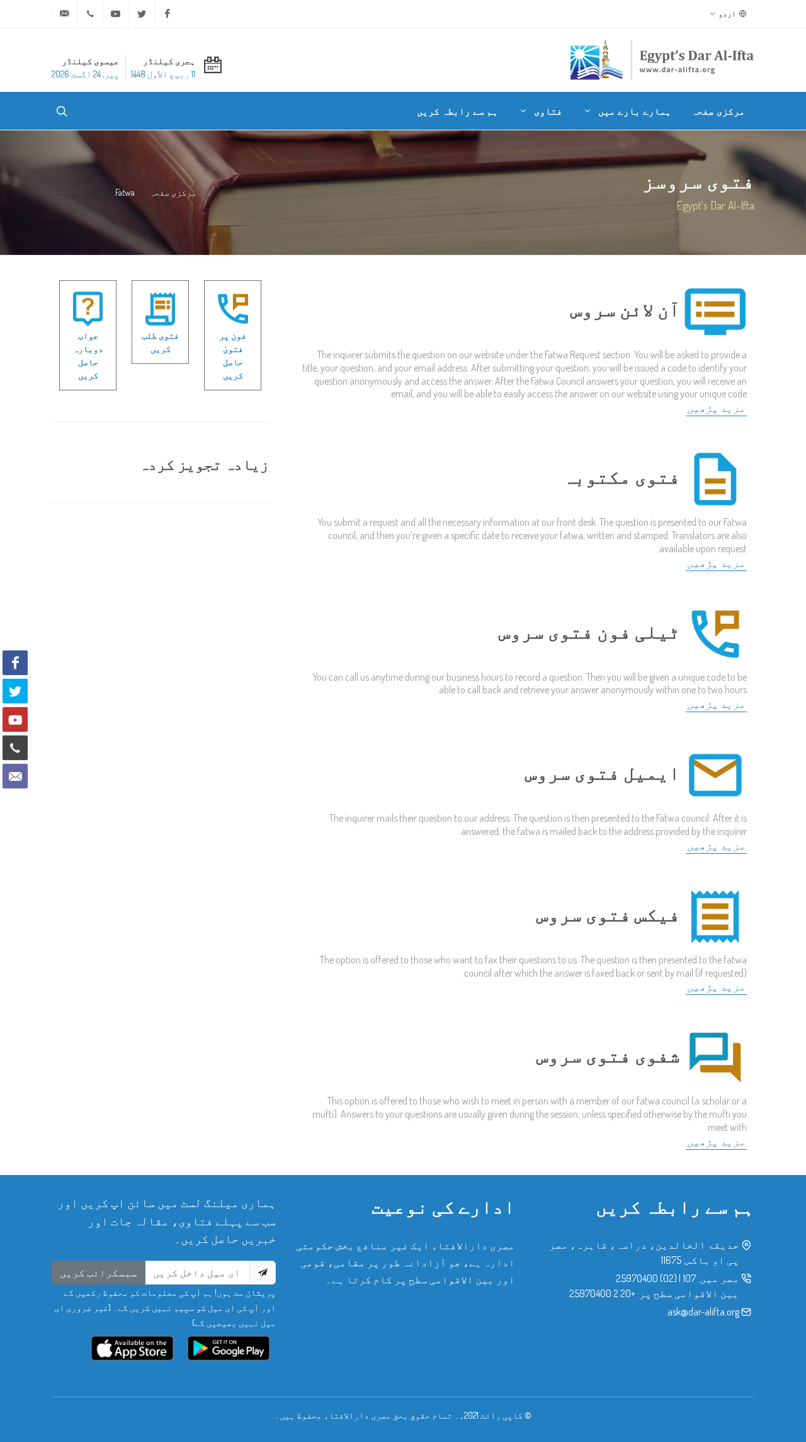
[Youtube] (115, 14)
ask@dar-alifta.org (703, 1311)
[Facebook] (167, 14)
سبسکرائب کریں (98, 1272)
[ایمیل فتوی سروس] (715, 772)
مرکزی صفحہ (172, 192)
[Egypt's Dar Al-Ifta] (661, 59)
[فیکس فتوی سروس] (715, 914)
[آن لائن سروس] (715, 309)
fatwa (125, 192)
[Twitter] (141, 14)
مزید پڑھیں (716, 408)
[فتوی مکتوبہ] (715, 476)
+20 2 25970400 (602, 1293)
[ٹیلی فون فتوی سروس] (715, 631)
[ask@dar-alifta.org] (64, 14)
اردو (727, 13)
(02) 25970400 (646, 1278)
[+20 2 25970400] (90, 14)
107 (689, 1278)
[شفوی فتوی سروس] (715, 1055)
